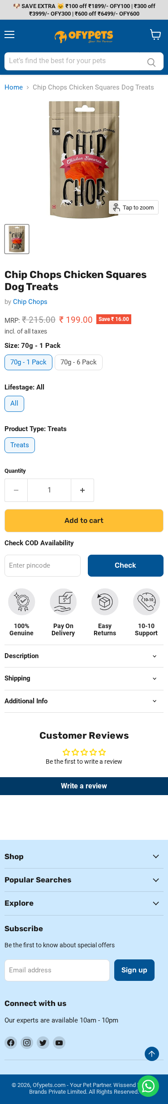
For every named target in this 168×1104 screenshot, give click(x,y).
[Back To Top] (152, 1054)
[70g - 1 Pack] (29, 372)
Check (125, 565)
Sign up (134, 970)
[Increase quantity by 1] (82, 490)
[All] (15, 414)
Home (13, 87)
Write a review (84, 786)
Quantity (15, 470)
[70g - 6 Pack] (80, 372)
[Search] (151, 61)
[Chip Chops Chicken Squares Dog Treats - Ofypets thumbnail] (17, 239)
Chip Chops (30, 302)
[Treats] (20, 455)
